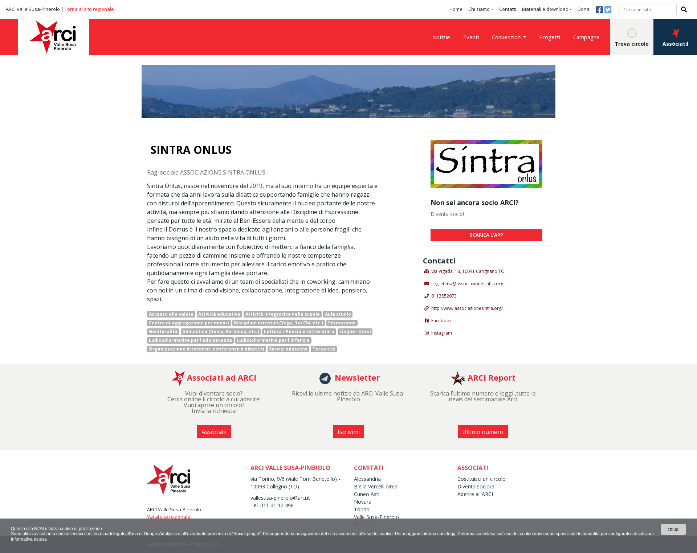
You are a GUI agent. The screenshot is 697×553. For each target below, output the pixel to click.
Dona (584, 9)
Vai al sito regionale (168, 516)
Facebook (441, 321)
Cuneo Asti (366, 494)
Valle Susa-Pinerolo (376, 516)
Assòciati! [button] (675, 43)
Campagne (586, 37)
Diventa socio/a (475, 486)
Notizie (441, 37)
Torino (362, 509)
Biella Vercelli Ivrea (376, 486)
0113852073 (444, 296)
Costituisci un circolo (481, 478)
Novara (362, 501)
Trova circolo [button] (632, 43)
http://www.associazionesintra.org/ (467, 308)
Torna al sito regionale (89, 9)
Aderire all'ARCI (475, 494)
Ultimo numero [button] (483, 432)
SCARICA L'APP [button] (486, 235)
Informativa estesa (29, 539)
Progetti (549, 37)
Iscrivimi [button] (349, 432)
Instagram (441, 333)
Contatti (507, 9)
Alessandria (367, 478)
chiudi (674, 529)
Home (455, 9)
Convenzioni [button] (507, 37)
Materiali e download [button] (545, 9)
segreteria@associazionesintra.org (467, 283)
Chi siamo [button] (479, 9)
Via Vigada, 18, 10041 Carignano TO (468, 271)
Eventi (471, 37)
